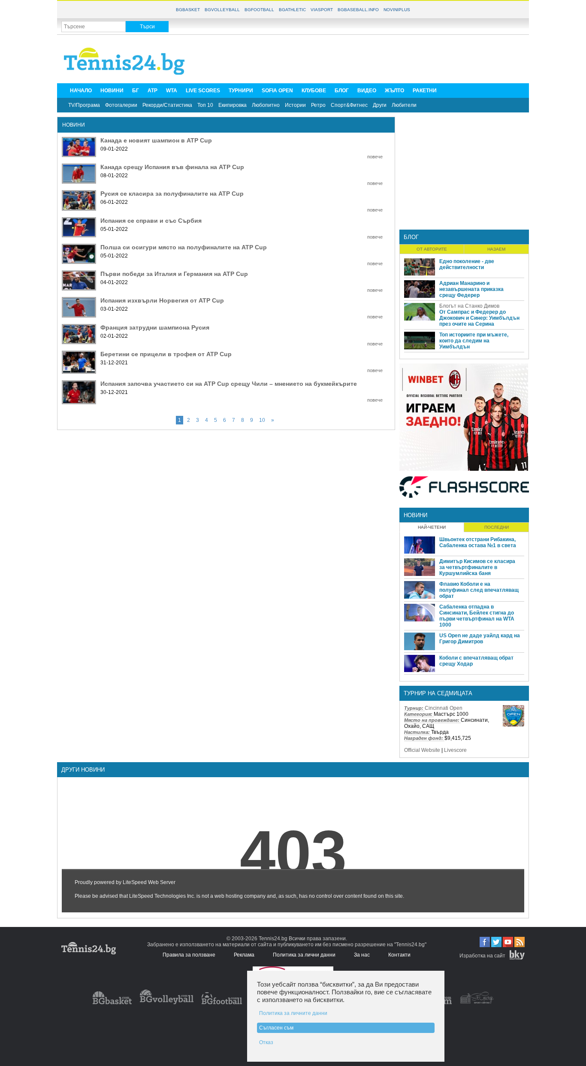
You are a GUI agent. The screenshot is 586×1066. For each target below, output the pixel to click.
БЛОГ (342, 91)
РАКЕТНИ (425, 91)
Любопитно (266, 105)
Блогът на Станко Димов (469, 306)
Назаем (496, 249)
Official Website (422, 750)
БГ (135, 91)
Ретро (318, 105)
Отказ (266, 1042)
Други (380, 105)
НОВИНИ (112, 91)
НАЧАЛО (81, 91)
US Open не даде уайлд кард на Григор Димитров (479, 639)
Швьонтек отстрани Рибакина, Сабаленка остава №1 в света (477, 542)
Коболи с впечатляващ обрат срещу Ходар (476, 661)
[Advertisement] (368, 58)
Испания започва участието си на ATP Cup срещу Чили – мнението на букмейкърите (228, 383)
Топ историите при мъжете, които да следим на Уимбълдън (473, 341)
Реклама (244, 955)
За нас (362, 955)
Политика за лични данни (304, 955)
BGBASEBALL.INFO (358, 9)
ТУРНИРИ (241, 91)
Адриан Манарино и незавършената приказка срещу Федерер (471, 289)
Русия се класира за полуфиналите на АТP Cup (172, 193)
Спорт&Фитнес (349, 105)
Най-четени (432, 527)
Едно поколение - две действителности (466, 264)
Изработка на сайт (482, 956)
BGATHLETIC (292, 9)
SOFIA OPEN (277, 91)
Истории (295, 105)
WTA (171, 91)
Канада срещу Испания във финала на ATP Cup (172, 167)
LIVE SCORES (203, 91)
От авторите (432, 249)
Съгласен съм (276, 1028)
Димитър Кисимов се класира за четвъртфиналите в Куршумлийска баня (477, 567)
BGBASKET (188, 9)
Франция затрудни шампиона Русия (154, 327)
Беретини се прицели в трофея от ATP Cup (166, 354)
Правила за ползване (189, 955)
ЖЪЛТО (394, 91)
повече (375, 156)
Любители (404, 105)
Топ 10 (205, 105)
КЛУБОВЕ (314, 91)
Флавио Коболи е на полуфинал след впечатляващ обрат (479, 590)
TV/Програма (84, 105)
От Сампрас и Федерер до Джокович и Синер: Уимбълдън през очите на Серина (479, 318)
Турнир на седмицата (438, 693)
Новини (415, 515)
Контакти (399, 955)
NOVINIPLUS (397, 9)
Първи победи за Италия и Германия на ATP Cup (174, 273)
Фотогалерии (121, 105)
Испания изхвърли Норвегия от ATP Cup (162, 300)
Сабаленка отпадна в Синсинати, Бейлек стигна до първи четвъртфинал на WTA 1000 (476, 616)
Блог (411, 237)
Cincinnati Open (443, 708)
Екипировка (232, 105)
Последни (496, 527)
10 (262, 420)
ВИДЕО (366, 91)
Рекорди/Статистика (167, 105)
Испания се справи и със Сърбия (151, 220)
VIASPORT (322, 9)
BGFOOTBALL (259, 9)
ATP (152, 91)
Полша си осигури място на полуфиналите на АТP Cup (183, 247)
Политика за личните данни (293, 1013)
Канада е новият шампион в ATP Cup (156, 140)
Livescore (455, 750)
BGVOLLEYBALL (222, 9)
